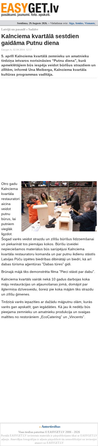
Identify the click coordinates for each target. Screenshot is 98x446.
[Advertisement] (49, 130)
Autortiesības (50, 426)
